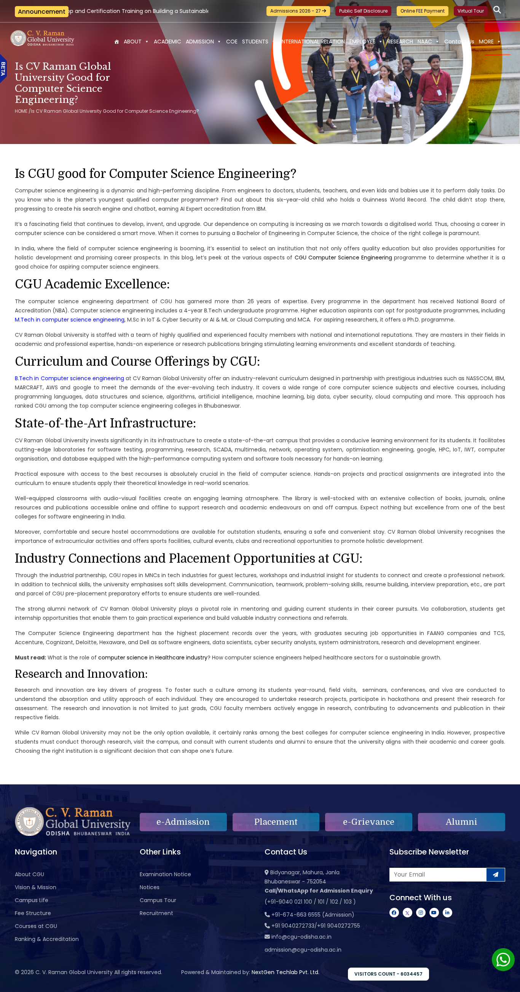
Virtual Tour (471, 11)
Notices (150, 887)
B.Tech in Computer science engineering (69, 378)
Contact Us (459, 41)
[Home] (116, 41)
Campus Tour (158, 900)
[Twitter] (407, 912)
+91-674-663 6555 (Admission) (312, 914)
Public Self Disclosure (363, 11)
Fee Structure (33, 913)
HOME (21, 111)
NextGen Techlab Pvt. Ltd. (285, 972)
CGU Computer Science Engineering (343, 257)
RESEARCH (400, 41)
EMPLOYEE (362, 41)
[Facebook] (394, 912)
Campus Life (31, 900)
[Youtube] (434, 912)
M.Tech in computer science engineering (69, 319)
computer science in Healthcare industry (152, 657)
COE (232, 41)
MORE (486, 41)
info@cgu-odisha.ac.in (301, 937)
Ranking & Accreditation (47, 939)
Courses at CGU (36, 926)
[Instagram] (421, 912)
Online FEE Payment (422, 11)
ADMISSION (200, 41)
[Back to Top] (506, 981)
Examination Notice (165, 874)
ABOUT (133, 41)
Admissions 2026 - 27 (296, 11)
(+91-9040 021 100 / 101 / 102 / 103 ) (310, 902)
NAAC (425, 41)
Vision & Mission (35, 887)
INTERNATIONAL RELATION (313, 41)
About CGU (29, 874)
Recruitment (156, 913)
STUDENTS (255, 41)
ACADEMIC (167, 41)
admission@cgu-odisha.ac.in (303, 950)
